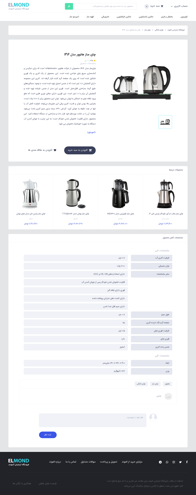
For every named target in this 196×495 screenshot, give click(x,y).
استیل (75, 218)
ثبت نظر (47, 435)
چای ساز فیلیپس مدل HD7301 (120, 213)
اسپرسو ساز (74, 17)
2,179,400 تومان (165, 223)
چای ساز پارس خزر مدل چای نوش (30, 213)
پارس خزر (165, 218)
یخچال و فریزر (167, 17)
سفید (31, 218)
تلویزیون (184, 17)
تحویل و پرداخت (108, 462)
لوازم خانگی (141, 383)
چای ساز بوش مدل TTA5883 (75, 213)
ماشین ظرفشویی (124, 17)
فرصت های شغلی (48, 484)
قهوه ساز (90, 17)
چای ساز (155, 383)
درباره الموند (55, 462)
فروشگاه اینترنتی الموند (158, 481)
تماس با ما (71, 462)
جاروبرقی (105, 17)
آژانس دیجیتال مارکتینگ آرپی (143, 486)
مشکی (120, 218)
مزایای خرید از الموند (132, 462)
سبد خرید (155, 6)
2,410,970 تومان (31, 223)
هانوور (167, 383)
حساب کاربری (180, 6)
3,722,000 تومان (120, 223)
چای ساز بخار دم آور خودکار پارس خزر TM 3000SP (163, 213)
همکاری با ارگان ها (22, 484)
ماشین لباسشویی (146, 17)
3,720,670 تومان (75, 223)
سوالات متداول (88, 462)
